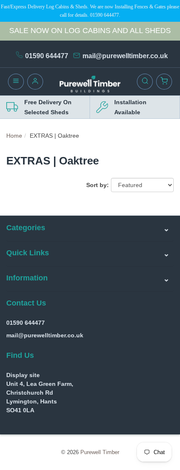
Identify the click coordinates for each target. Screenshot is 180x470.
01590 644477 (46, 55)
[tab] (90, 228)
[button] (90, 228)
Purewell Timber (99, 452)
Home (14, 135)
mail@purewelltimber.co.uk (125, 55)
